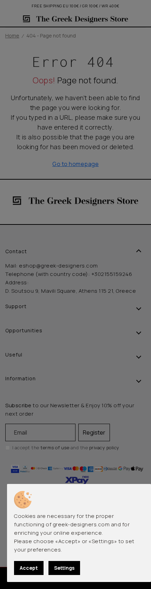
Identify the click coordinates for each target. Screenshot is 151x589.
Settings (64, 567)
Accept (29, 567)
